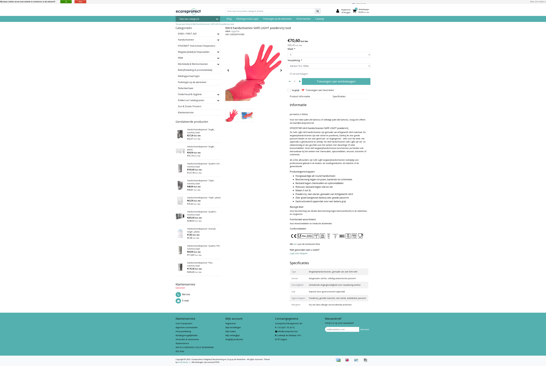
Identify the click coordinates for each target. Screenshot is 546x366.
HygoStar (235, 31)
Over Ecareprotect (184, 323)
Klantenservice (182, 343)
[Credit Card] (339, 361)
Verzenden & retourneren (187, 339)
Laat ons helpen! (298, 253)
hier (295, 244)
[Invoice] (366, 361)
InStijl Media (183, 362)
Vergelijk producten (234, 339)
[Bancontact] (357, 361)
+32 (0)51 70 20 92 (286, 327)
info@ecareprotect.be (288, 331)
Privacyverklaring (183, 331)
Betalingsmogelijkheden (187, 335)
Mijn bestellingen (233, 327)
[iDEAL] (348, 361)
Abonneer (364, 329)
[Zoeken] (318, 11)
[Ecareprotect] (188, 11)
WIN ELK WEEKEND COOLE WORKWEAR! (195, 347)
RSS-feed (180, 351)
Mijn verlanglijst (232, 335)
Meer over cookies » (538, 2)
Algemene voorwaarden (187, 327)
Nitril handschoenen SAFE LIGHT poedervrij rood (213, 24)
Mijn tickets (230, 331)
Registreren (230, 323)
